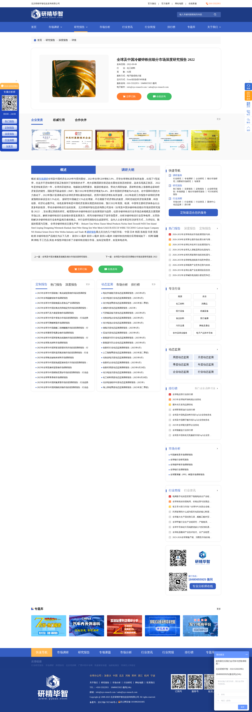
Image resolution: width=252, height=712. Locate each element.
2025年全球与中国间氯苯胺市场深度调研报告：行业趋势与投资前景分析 (62, 382)
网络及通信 (204, 326)
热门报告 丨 (178, 189)
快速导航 (42, 652)
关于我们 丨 (95, 682)
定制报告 (9, 127)
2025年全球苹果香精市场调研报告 (52, 377)
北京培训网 (71, 665)
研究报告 (79, 27)
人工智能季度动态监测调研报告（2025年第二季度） (126, 353)
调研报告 (91, 232)
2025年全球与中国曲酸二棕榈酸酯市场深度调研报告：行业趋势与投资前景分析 (62, 328)
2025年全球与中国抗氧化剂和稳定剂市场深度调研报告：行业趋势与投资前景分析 (62, 308)
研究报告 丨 (106, 682)
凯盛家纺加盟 (100, 665)
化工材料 (180, 304)
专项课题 (105, 652)
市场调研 (54, 27)
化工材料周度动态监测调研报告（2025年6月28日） (126, 377)
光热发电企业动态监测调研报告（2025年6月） (124, 318)
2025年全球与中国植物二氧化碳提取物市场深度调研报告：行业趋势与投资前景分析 (61, 293)
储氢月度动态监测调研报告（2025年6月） (122, 328)
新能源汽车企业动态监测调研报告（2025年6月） (125, 343)
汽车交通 (180, 326)
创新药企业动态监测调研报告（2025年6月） (123, 362)
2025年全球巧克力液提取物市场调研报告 (55, 313)
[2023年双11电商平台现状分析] (200, 625)
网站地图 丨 (141, 682)
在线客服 (193, 3)
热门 (197, 388)
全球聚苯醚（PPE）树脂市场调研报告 (187, 474)
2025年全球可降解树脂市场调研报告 (53, 323)
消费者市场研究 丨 (185, 181)
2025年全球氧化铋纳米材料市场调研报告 (55, 358)
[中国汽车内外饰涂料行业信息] (86, 625)
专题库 (191, 27)
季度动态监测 (181, 364)
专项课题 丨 (182, 192)
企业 (202, 388)
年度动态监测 (206, 364)
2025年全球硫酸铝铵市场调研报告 (52, 298)
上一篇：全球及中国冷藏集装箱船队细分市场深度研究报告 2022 (62, 257)
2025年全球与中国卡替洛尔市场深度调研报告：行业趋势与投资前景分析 (62, 318)
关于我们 (212, 27)
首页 (33, 27)
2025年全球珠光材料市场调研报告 (52, 343)
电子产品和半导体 (204, 333)
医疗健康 (204, 318)
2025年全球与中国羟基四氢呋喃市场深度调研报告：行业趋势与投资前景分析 (62, 353)
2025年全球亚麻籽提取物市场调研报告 (54, 367)
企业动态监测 (181, 371)
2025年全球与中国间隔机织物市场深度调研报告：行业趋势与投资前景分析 (62, 387)
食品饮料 (180, 318)
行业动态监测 (206, 371)
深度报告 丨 (190, 189)
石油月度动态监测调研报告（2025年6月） (122, 333)
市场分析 (105, 27)
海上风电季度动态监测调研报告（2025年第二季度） (126, 387)
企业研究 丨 (201, 179)
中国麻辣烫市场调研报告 (181, 455)
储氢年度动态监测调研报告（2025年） (120, 308)
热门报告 (9, 121)
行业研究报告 (37, 665)
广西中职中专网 (85, 665)
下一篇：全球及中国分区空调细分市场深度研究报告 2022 (131, 257)
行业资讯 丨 (201, 202)
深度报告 (63, 40)
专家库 (197, 181)
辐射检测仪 (114, 665)
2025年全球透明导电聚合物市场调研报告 (55, 333)
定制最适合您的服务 (193, 212)
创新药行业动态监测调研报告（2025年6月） (123, 348)
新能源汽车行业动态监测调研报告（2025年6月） (125, 338)
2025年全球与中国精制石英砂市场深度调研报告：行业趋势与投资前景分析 (62, 372)
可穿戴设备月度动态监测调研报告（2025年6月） (125, 313)
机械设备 (204, 311)
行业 (213, 388)
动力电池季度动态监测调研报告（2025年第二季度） (126, 303)
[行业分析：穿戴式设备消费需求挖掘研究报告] (162, 625)
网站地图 (179, 3)
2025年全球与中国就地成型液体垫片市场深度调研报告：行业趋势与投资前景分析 (62, 362)
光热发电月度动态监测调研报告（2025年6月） (124, 358)
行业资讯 (127, 27)
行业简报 (150, 27)
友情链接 (36, 661)
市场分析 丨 (178, 202)
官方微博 (165, 3)
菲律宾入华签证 (128, 665)
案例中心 (211, 202)
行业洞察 (9, 140)
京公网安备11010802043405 (132, 702)
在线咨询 (161, 96)
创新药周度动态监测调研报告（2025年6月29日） (125, 367)
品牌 (208, 388)
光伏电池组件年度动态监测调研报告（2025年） (124, 382)
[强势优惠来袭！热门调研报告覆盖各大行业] (48, 625)
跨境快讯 (60, 665)
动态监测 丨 (178, 205)
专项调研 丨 (190, 179)
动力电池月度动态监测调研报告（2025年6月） (124, 372)
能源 (180, 296)
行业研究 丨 (178, 179)
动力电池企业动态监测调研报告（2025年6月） (124, 323)
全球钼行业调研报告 (179, 469)
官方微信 (152, 3)
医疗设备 (180, 311)
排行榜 (171, 27)
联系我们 (151, 682)
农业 (204, 296)
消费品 (204, 304)
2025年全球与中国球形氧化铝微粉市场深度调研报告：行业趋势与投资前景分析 (62, 338)
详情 (74, 40)
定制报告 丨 (201, 189)
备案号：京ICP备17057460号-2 (103, 702)
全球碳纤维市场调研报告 (181, 465)
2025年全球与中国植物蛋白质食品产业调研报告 (58, 303)
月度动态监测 (206, 357)
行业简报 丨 (190, 202)
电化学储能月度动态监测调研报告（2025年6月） (125, 293)
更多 (219, 119)
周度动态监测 (181, 357)
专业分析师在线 (202, 586)
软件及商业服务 (180, 333)
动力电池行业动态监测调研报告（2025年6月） (124, 298)
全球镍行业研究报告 (179, 460)
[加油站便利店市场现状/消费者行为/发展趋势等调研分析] (124, 625)
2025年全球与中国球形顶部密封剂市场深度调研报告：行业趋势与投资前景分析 (62, 348)
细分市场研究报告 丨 (198, 192)
